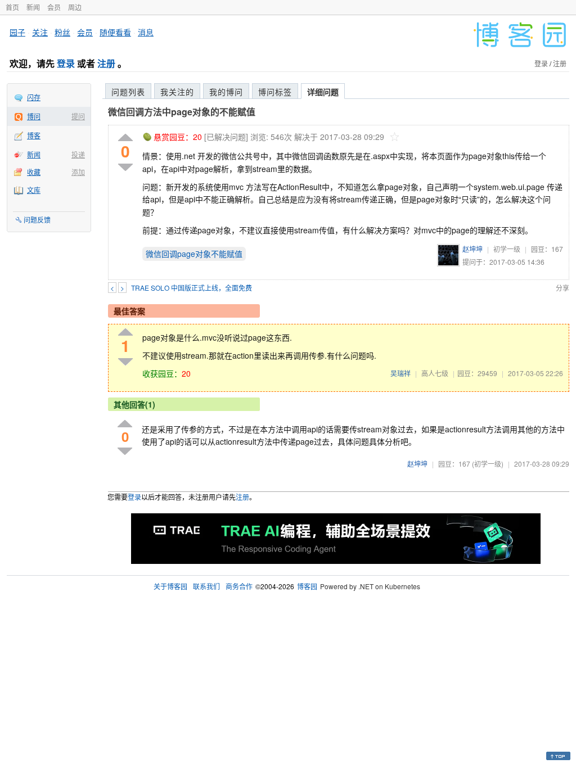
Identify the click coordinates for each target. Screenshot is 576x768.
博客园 (307, 586)
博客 (33, 135)
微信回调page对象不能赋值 (194, 253)
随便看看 (115, 32)
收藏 (33, 172)
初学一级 (506, 249)
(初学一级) (487, 463)
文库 (33, 190)
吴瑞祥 (400, 373)
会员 (54, 7)
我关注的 (177, 91)
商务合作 (239, 586)
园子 (17, 32)
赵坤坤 (472, 249)
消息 (146, 32)
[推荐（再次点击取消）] (125, 138)
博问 (33, 116)
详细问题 (323, 91)
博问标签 (275, 91)
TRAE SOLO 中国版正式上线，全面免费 (191, 287)
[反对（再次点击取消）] (125, 167)
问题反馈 (37, 219)
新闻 (33, 7)
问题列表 (128, 91)
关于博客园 (170, 586)
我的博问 (226, 91)
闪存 (33, 97)
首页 (12, 7)
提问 (78, 116)
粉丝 (62, 32)
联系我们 (206, 586)
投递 (78, 154)
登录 (66, 63)
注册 (106, 63)
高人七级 (434, 373)
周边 (75, 7)
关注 (40, 32)
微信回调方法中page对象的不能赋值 (181, 111)
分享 (562, 287)
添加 (78, 172)
